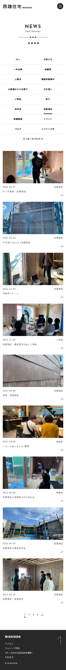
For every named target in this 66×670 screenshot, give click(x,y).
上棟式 (18, 79)
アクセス (9, 644)
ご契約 (18, 99)
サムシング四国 (12, 648)
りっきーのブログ (32, 138)
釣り (48, 99)
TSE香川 (9, 657)
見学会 (18, 109)
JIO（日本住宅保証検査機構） (19, 653)
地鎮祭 (48, 69)
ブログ (18, 129)
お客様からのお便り (18, 89)
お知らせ (48, 59)
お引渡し (48, 89)
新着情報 (18, 119)
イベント (48, 119)
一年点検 (18, 69)
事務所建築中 (48, 79)
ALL (18, 59)
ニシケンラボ (48, 129)
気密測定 (48, 109)
